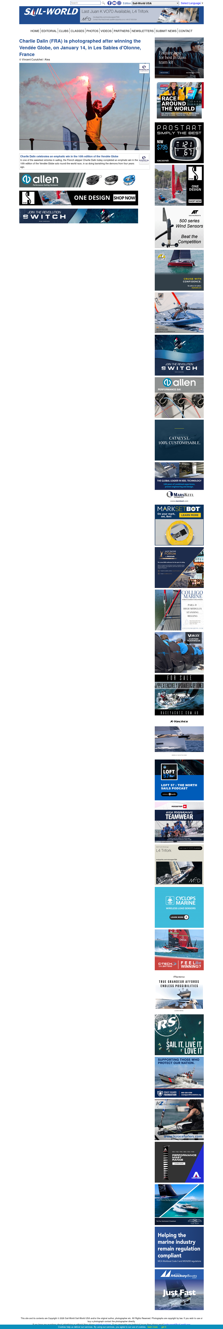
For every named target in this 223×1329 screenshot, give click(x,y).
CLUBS (64, 31)
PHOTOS (92, 31)
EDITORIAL (49, 31)
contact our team (103, 1324)
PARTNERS (122, 31)
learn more (153, 1326)
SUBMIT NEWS (166, 31)
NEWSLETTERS (143, 31)
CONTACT (185, 31)
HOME (35, 31)
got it (163, 1326)
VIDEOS (106, 31)
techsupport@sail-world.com (177, 1324)
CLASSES (77, 31)
